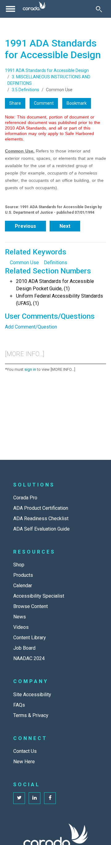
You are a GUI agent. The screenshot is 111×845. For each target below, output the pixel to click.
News (19, 617)
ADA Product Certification (40, 508)
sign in (30, 369)
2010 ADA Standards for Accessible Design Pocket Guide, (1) (55, 284)
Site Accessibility (32, 694)
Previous (25, 226)
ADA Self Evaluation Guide (41, 529)
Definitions (55, 262)
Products (23, 575)
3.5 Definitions (25, 89)
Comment (44, 103)
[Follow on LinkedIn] (34, 798)
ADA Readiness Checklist (40, 518)
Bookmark (77, 103)
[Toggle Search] (99, 9)
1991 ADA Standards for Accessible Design (47, 70)
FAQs (19, 705)
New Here (24, 761)
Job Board (24, 648)
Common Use (24, 262)
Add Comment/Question (31, 327)
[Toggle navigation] (10, 8)
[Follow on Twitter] (19, 798)
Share (15, 103)
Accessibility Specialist (38, 596)
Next (65, 226)
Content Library (29, 637)
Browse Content (30, 606)
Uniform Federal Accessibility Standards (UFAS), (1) (59, 299)
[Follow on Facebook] (50, 798)
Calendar (22, 585)
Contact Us (25, 751)
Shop (18, 565)
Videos (21, 627)
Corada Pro (25, 498)
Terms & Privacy (30, 715)
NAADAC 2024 (29, 658)
